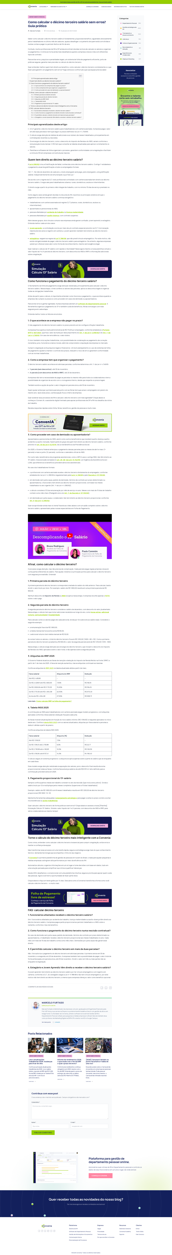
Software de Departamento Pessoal (80, 1231)
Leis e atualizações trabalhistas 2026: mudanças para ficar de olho (40, 1062)
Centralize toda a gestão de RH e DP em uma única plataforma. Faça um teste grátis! (86, 2)
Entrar (137, 1228)
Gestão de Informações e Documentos (80, 1234)
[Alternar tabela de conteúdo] (79, 75)
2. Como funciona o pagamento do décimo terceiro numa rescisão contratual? (57, 113)
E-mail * (73, 1122)
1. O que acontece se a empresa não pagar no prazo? (49, 86)
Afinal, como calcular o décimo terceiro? (44, 92)
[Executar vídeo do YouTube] (70, 535)
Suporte (121, 1234)
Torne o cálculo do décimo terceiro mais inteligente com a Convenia (53, 106)
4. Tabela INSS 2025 (40, 101)
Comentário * (36, 1102)
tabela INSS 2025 (50, 722)
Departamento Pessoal (36, 1056)
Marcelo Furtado (35, 31)
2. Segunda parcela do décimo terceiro (45, 97)
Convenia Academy (125, 1231)
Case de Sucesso (106, 6)
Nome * (34, 1122)
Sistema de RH (73, 1228)
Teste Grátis (139, 1231)
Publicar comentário (43, 1133)
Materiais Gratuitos (125, 1228)
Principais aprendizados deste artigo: (45, 78)
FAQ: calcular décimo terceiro (40, 108)
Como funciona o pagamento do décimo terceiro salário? (50, 83)
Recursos (122, 1225)
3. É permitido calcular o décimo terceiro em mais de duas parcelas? (54, 115)
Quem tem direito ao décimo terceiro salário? (45, 81)
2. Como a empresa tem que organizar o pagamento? (50, 88)
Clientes (139, 1225)
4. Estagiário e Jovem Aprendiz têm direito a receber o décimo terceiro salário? (58, 117)
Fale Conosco (140, 1234)
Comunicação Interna (75, 1237)
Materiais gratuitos (120, 6)
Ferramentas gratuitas (58, 6)
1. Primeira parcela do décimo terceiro (44, 95)
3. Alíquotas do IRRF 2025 (41, 99)
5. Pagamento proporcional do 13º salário (46, 103)
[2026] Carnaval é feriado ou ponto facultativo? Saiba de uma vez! (97, 1062)
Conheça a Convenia (92, 6)
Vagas (99, 1228)
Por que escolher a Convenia (105, 1237)
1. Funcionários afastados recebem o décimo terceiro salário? (51, 110)
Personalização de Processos (78, 1240)
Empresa (100, 1225)
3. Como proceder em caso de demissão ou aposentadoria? (52, 90)
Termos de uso (101, 1234)
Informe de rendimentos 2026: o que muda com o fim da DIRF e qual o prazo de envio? (69, 1062)
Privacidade (100, 1231)
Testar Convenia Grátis (136, 6)
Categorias (43, 6)
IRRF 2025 (49, 668)
